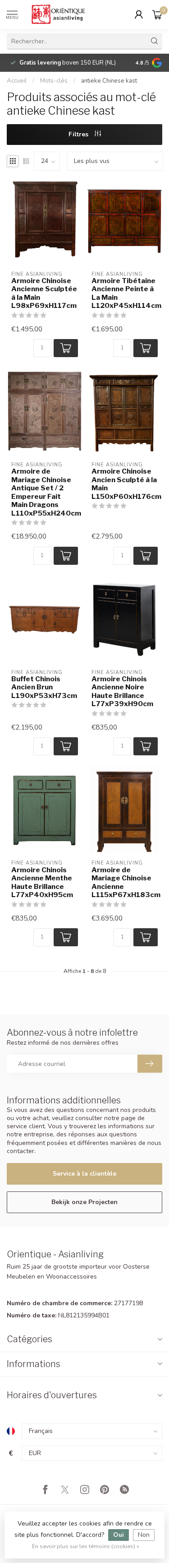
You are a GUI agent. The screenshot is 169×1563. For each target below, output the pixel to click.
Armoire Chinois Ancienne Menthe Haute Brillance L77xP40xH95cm (42, 882)
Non (144, 1534)
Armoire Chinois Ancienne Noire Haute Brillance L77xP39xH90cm (122, 691)
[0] (157, 14)
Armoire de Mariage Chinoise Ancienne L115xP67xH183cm (124, 882)
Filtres (79, 134)
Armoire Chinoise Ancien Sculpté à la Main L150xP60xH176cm (124, 483)
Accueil (17, 81)
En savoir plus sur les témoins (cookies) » (85, 1546)
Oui (118, 1534)
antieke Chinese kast (109, 81)
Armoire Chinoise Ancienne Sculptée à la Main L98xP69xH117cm (44, 293)
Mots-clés (54, 81)
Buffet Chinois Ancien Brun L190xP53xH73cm (44, 687)
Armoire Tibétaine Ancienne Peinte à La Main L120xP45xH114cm (124, 293)
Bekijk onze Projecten (84, 1202)
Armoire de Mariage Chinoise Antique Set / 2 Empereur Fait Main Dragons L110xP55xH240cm (44, 492)
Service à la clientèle (84, 1173)
